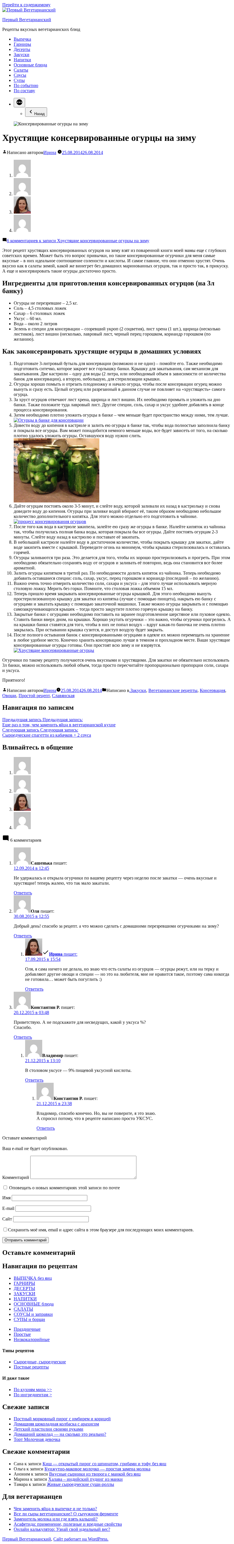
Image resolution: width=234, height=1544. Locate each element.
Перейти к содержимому (26, 4)
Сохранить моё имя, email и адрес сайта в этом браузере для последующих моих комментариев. (101, 1229)
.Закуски (137, 690)
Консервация (212, 690)
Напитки (22, 59)
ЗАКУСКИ (24, 1293)
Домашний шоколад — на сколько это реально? (60, 1434)
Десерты (22, 49)
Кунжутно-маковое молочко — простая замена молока (97, 1468)
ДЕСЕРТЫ (24, 1288)
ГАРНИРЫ (24, 1283)
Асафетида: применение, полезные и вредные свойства (68, 1524)
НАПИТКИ (25, 1298)
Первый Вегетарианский (26, 19)
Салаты (21, 70)
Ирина (49, 152)
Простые (22, 1334)
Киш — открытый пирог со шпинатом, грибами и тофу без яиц (104, 1463)
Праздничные (27, 1329)
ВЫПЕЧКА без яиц (33, 1278)
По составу (24, 90)
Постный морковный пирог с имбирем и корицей (62, 1418)
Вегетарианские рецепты (172, 690)
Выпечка (22, 39)
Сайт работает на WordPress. (80, 1539)
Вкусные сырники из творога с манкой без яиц (95, 1474)
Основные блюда (30, 64)
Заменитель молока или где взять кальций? (56, 1519)
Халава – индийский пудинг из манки (85, 1479)
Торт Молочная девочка (37, 1439)
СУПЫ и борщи (29, 1319)
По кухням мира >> (33, 1389)
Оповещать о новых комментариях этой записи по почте (64, 1187)
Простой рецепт (34, 695)
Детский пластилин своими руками (48, 1429)
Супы (19, 80)
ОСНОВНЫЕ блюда (34, 1304)
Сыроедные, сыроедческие (40, 1361)
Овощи (9, 695)
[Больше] (19, 102)
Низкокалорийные (32, 1339)
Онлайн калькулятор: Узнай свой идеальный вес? (62, 1529)
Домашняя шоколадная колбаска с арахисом (56, 1423)
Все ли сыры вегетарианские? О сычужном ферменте (66, 1513)
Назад (39, 114)
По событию (26, 85)
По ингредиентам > (33, 1394)
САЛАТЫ (23, 1309)
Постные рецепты (31, 1366)
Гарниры (22, 44)
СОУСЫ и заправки (33, 1314)
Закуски (21, 54)
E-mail (8, 1208)
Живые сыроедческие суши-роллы (80, 1484)
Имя (6, 1197)
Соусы (20, 75)
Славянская (63, 695)
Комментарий (15, 1177)
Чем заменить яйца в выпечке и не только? (55, 1508)
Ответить (23, 892)
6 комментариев (78, 240)
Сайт (7, 1218)
